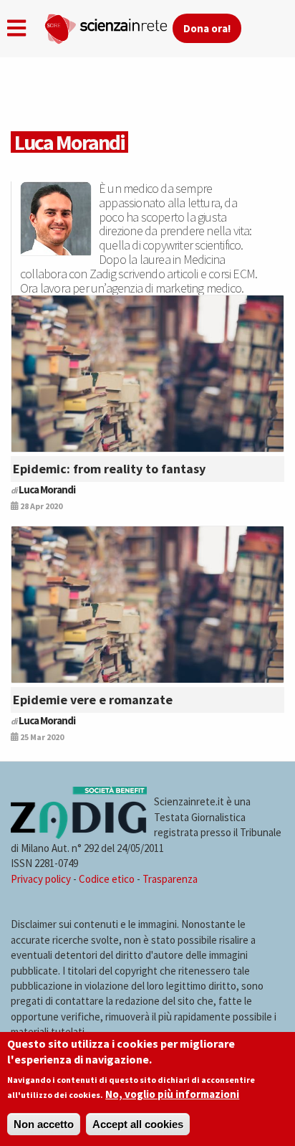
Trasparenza (170, 879)
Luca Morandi (47, 489)
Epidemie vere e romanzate (93, 699)
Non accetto (44, 1124)
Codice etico (107, 879)
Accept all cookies (137, 1124)
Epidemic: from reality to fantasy (109, 468)
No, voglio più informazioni (172, 1094)
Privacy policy (41, 879)
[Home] (108, 25)
